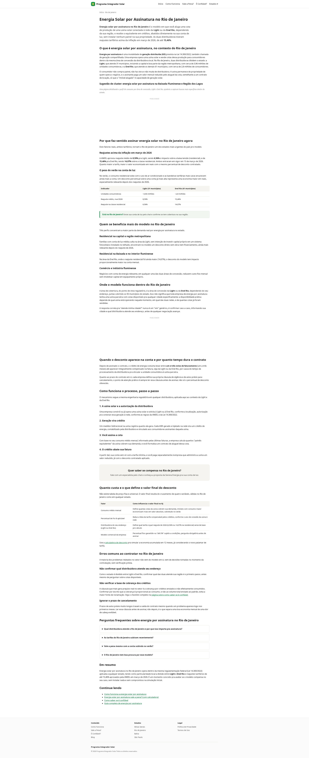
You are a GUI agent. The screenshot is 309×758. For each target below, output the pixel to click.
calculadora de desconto (116, 542)
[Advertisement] (154, 118)
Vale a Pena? (188, 4)
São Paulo (138, 737)
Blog (93, 737)
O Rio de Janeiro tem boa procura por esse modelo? (128, 655)
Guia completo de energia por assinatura (123, 703)
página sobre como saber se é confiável (170, 595)
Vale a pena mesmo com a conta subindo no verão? (128, 646)
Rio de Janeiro (140, 730)
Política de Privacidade (187, 727)
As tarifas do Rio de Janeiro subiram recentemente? (128, 637)
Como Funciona (173, 4)
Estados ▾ (213, 4)
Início (160, 4)
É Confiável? (201, 4)
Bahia (136, 734)
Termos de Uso (184, 730)
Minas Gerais (139, 727)
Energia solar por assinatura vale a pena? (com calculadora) (131, 697)
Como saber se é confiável (116, 700)
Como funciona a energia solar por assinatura (125, 694)
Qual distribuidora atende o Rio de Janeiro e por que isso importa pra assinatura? (143, 629)
